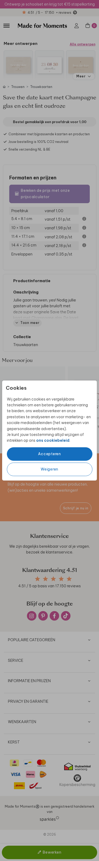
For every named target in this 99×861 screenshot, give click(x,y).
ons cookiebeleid (52, 440)
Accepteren (49, 454)
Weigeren (49, 469)
